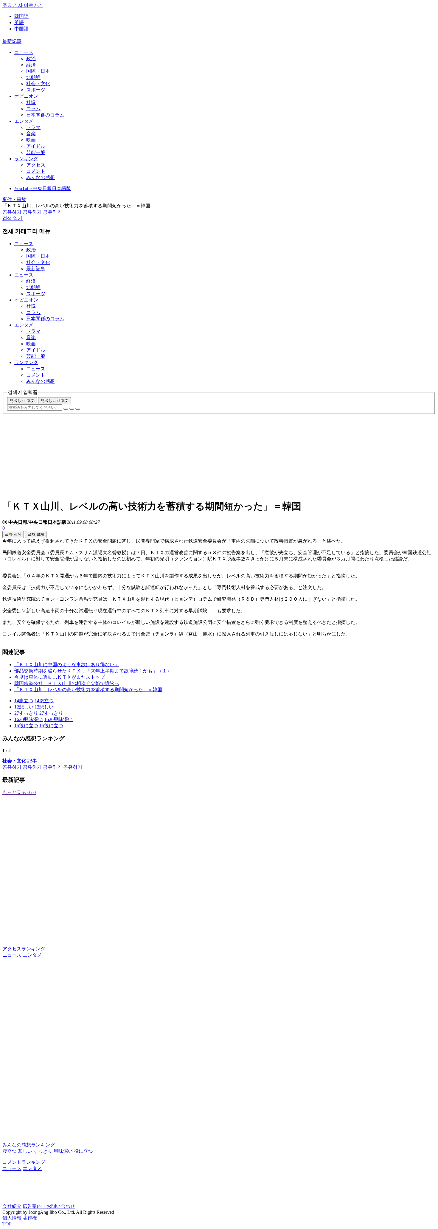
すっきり (42, 1151)
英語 (19, 22)
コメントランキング (23, 1162)
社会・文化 (38, 83)
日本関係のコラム (45, 114)
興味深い (63, 1151)
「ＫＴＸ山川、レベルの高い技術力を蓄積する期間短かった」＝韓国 (88, 689)
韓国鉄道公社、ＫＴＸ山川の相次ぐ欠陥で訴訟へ (66, 683)
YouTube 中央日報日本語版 (42, 188)
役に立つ (83, 1151)
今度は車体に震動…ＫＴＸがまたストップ (59, 677)
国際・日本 (38, 71)
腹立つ (9, 1151)
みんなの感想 (40, 177)
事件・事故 (14, 199)
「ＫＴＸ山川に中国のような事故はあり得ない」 (66, 664)
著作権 (30, 1217)
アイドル (35, 146)
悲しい (25, 1151)
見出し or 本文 (22, 400)
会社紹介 (11, 1206)
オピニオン (26, 96)
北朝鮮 (33, 77)
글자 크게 (35, 534)
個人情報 (11, 1217)
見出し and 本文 (55, 400)
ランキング (26, 158)
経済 (31, 64)
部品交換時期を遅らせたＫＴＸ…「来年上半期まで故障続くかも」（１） (93, 670)
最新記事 (11, 41)
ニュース (23, 52)
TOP (7, 1223)
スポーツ (35, 89)
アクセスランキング (23, 948)
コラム (33, 108)
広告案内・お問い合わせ (49, 1206)
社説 (31, 102)
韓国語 (21, 16)
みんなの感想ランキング (28, 1144)
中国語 (21, 28)
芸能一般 (35, 152)
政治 (31, 58)
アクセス (35, 164)
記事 (19, 760)
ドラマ (33, 127)
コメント (35, 171)
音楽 (31, 133)
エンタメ (23, 121)
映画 (31, 139)
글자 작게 (13, 534)
